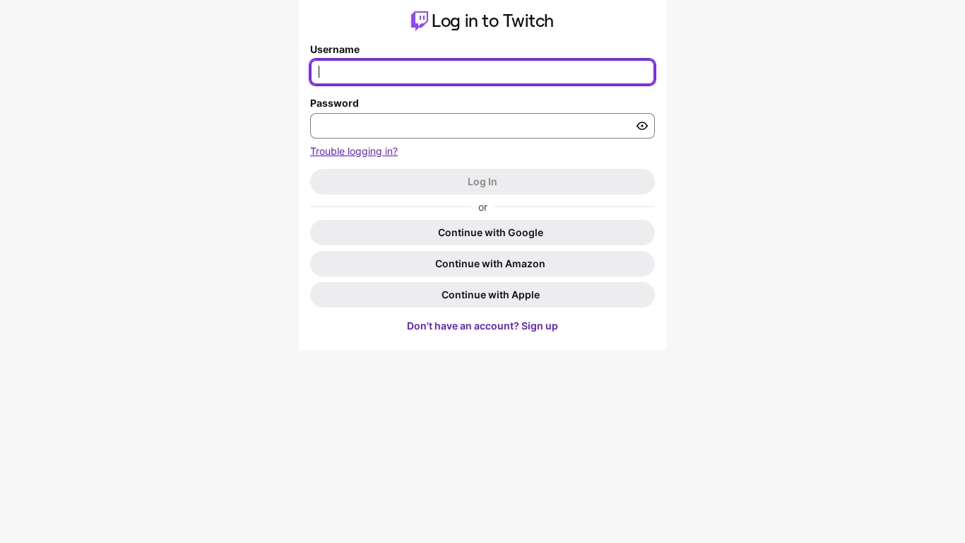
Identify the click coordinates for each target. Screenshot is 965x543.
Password (334, 103)
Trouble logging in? (354, 151)
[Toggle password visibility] (642, 126)
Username (335, 49)
